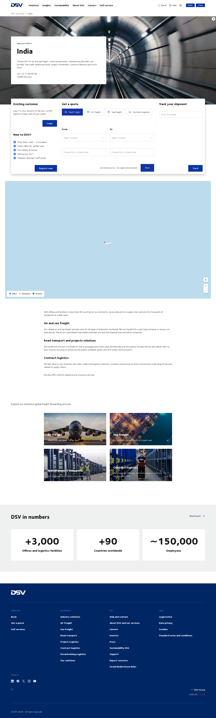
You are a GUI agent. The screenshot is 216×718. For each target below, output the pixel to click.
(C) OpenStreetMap (197, 295)
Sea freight (121, 434)
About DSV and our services (125, 623)
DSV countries (17, 13)
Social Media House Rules (123, 666)
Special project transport (64, 470)
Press (112, 641)
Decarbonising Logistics (73, 654)
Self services (18, 629)
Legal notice (165, 617)
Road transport (68, 635)
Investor (114, 635)
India (30, 13)
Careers (92, 5)
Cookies (163, 629)
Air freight (54, 434)
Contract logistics (125, 467)
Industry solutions (70, 617)
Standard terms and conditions (175, 635)
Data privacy (166, 623)
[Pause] (213, 19)
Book (190, 5)
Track (200, 5)
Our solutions (67, 660)
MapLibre (184, 295)
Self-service (106, 5)
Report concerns (119, 660)
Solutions (34, 5)
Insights (46, 5)
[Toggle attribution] (207, 295)
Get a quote (17, 623)
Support (114, 654)
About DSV (78, 5)
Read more (195, 516)
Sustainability (61, 5)
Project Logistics (69, 641)
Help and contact (119, 617)
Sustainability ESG (119, 648)
